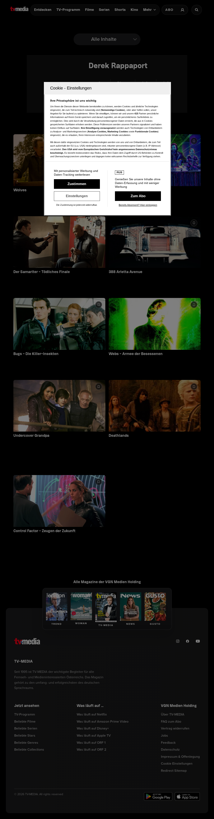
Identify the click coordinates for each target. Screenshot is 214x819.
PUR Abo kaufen (138, 196)
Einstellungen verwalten (77, 196)
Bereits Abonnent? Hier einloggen (138, 205)
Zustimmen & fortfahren (77, 184)
